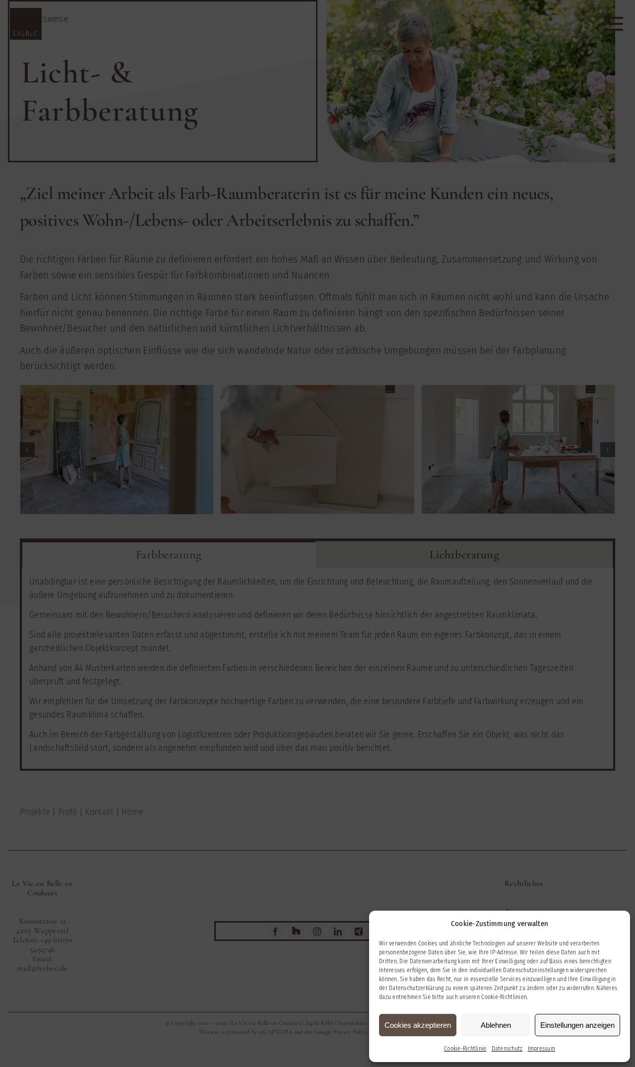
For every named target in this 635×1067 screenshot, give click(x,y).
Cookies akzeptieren (417, 1025)
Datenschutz (507, 1048)
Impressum (541, 1048)
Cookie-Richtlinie (465, 1048)
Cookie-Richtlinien (504, 997)
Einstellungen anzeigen (577, 1025)
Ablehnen (496, 1025)
